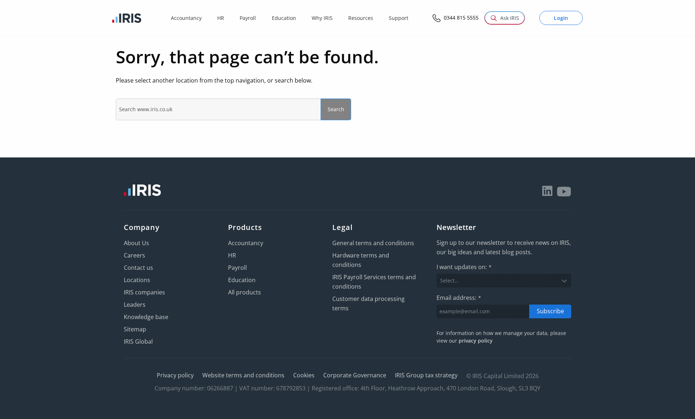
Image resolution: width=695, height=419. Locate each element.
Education (242, 280)
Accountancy (245, 243)
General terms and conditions (373, 243)
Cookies (304, 375)
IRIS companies (144, 292)
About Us (136, 243)
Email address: (459, 298)
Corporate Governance (354, 375)
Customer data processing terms (368, 303)
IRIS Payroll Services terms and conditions (374, 281)
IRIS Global (138, 341)
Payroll (237, 268)
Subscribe (550, 311)
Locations (137, 280)
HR (232, 255)
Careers (134, 255)
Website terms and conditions (243, 375)
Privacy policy (175, 375)
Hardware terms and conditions (360, 260)
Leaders (135, 305)
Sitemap (135, 329)
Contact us (138, 268)
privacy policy (476, 340)
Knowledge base (146, 317)
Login (561, 17)
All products (244, 292)
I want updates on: (464, 267)
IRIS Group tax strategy (426, 375)
